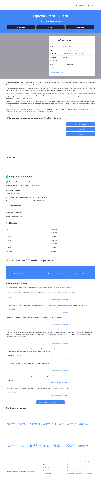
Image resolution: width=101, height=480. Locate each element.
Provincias (90, 5)
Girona (55, 21)
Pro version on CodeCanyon (32, 153)
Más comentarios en (59, 299)
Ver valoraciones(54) (56, 73)
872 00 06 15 (37, 185)
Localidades (80, 5)
